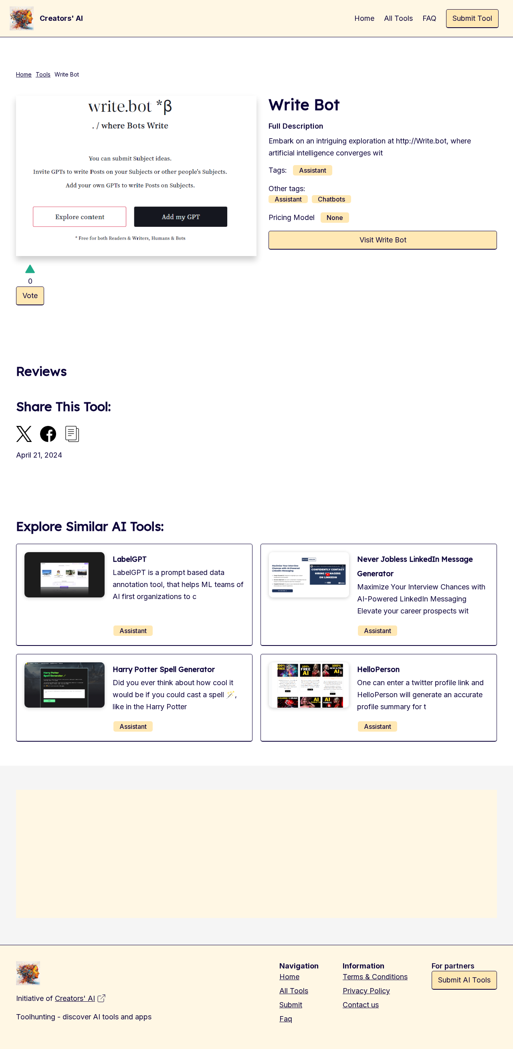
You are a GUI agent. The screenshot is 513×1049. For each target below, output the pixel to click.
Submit (290, 1005)
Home (24, 74)
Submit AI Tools (464, 980)
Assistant (312, 170)
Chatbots (331, 199)
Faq (285, 1019)
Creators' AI (75, 998)
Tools (43, 74)
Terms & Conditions (375, 976)
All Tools (293, 990)
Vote (30, 295)
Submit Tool (472, 18)
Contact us (361, 1005)
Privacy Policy (366, 990)
